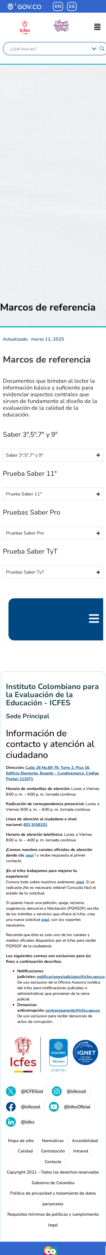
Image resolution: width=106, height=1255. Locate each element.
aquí (30, 855)
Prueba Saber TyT (30, 551)
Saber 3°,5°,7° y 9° (30, 435)
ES (72, 6)
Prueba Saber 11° (30, 474)
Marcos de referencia (48, 307)
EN (58, 6)
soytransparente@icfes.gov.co (73, 1010)
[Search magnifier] (102, 49)
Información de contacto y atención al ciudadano (50, 744)
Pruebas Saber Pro (31, 512)
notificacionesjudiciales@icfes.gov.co (71, 976)
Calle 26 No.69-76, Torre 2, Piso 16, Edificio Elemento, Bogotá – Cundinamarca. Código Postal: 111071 (52, 773)
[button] (97, 27)
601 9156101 (35, 824)
